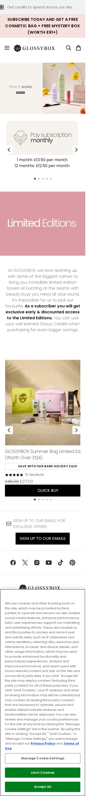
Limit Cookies (42, 772)
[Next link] (76, 150)
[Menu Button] (5, 48)
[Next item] (76, 430)
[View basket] (78, 48)
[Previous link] (9, 150)
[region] (42, 692)
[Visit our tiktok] (61, 563)
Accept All (42, 786)
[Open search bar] (68, 48)
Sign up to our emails (43, 538)
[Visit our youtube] (49, 563)
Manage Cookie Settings (43, 758)
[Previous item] (9, 430)
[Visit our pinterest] (72, 563)
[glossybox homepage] (37, 48)
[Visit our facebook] (13, 563)
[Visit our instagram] (37, 563)
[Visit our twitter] (25, 563)
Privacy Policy (43, 743)
